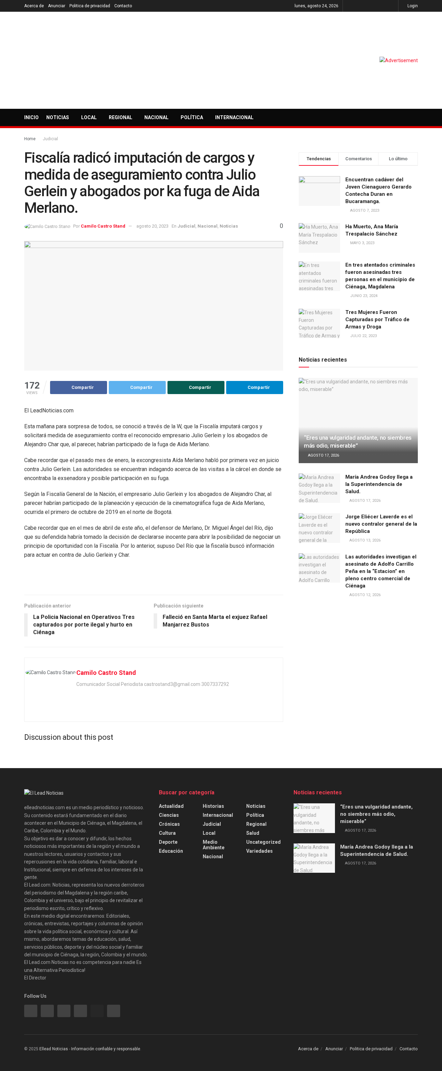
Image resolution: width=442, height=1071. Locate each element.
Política (192, 117)
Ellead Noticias (53, 1048)
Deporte (168, 842)
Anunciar (56, 5)
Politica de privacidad (89, 5)
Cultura (167, 833)
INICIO (31, 117)
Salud (252, 833)
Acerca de (34, 5)
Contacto (123, 5)
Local (89, 117)
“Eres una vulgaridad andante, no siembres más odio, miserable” (376, 814)
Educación (171, 851)
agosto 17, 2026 (323, 455)
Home (30, 138)
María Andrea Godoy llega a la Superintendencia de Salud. (379, 484)
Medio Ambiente (213, 844)
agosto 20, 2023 (152, 226)
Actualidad (171, 806)
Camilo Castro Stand (103, 226)
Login (412, 5)
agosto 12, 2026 (364, 595)
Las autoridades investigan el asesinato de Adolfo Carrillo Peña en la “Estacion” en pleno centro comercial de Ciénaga (380, 571)
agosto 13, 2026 (364, 540)
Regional (120, 117)
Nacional (156, 117)
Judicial (50, 138)
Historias (213, 806)
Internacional (234, 117)
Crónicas (169, 824)
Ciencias (169, 815)
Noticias (57, 117)
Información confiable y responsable (105, 1048)
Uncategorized (263, 842)
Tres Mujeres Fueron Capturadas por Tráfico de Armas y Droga (377, 319)
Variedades (259, 851)
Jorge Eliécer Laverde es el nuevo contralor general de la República (381, 524)
